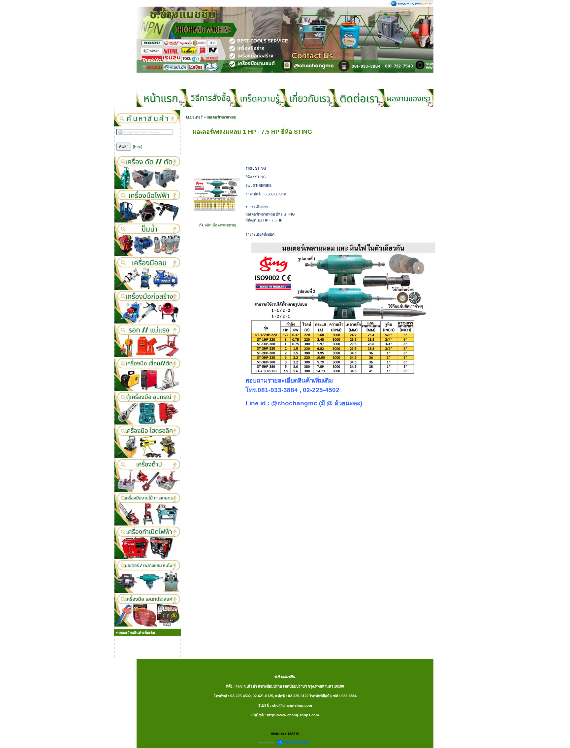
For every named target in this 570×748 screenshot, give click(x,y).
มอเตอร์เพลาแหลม (221, 117)
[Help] (137, 147)
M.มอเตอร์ (195, 117)
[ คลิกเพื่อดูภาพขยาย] (217, 225)
